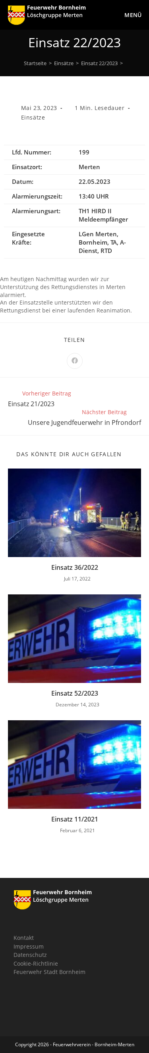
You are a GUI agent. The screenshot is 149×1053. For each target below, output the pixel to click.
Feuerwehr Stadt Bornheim (49, 972)
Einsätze (33, 117)
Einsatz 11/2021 (74, 819)
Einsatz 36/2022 (74, 567)
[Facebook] (26, 1000)
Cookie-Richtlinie (36, 963)
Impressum (29, 946)
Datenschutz (30, 954)
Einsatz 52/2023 (74, 693)
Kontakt (24, 937)
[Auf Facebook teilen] (75, 361)
